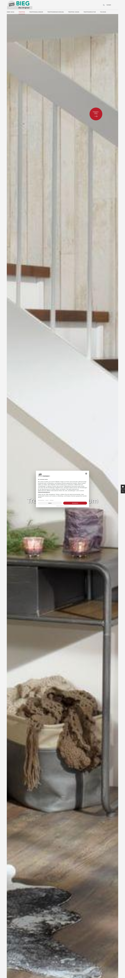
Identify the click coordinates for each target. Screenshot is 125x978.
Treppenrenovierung (55, 12)
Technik (103, 12)
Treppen (22, 12)
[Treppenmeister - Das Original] (20, 5)
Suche (103, 5)
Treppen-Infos (96, 113)
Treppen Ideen (73, 12)
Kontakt (109, 5)
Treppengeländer (36, 12)
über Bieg (10, 12)
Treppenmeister (90, 12)
